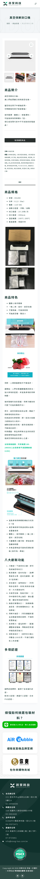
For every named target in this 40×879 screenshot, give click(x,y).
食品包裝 (11, 151)
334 (8, 810)
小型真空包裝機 (22, 155)
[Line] (22, 875)
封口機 (13, 157)
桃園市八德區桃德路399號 (21, 810)
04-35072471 (12, 824)
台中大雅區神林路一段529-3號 (22, 821)
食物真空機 (12, 155)
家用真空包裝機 (25, 160)
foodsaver (22, 166)
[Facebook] (17, 875)
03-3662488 (11, 814)
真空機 (30, 157)
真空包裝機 (15, 160)
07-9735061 (11, 838)
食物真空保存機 (12, 166)
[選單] (36, 4)
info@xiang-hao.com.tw (17, 841)
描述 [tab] (20, 182)
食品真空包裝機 (22, 157)
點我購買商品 (20, 140)
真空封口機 (25, 168)
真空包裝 (10, 168)
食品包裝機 (17, 168)
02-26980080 (12, 803)
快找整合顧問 (20, 871)
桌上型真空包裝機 (14, 163)
